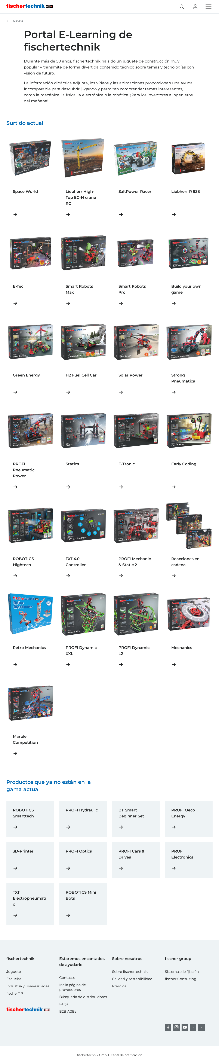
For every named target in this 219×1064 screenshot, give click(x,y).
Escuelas (13, 979)
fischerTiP (14, 993)
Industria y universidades (27, 986)
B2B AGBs (67, 1011)
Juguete (17, 20)
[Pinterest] (193, 1027)
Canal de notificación (126, 1055)
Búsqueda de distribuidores (83, 997)
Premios (119, 986)
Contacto (67, 978)
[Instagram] (176, 1027)
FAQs (63, 1004)
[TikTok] (201, 1027)
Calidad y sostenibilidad (132, 979)
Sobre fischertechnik (130, 972)
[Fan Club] (195, 6)
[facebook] (168, 1027)
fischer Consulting (180, 979)
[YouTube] (185, 1027)
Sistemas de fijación (182, 972)
